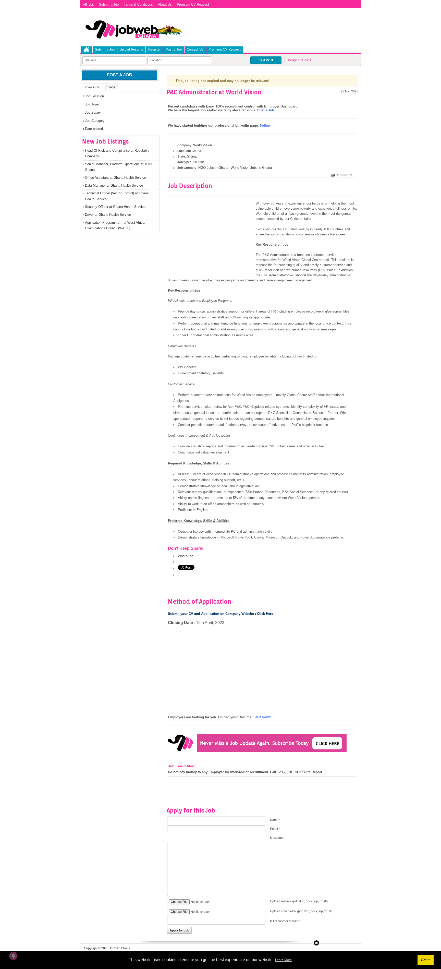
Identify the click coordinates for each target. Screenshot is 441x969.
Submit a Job (109, 4)
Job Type (92, 104)
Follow (265, 125)
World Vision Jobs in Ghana (251, 168)
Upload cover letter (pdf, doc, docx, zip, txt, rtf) (301, 911)
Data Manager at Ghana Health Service (114, 185)
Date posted (94, 129)
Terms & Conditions (138, 4)
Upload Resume (131, 49)
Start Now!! (262, 717)
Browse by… (92, 87)
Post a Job (174, 49)
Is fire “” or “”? (285, 921)
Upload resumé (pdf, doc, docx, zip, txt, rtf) (299, 901)
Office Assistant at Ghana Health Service (115, 178)
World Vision (202, 145)
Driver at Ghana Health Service (108, 215)
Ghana (192, 156)
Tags (111, 87)
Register (154, 49)
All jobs (88, 4)
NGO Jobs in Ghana (213, 168)
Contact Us (195, 49)
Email (275, 829)
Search (266, 60)
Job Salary (93, 112)
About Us (165, 4)
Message (277, 838)
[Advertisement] (211, 238)
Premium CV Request (193, 4)
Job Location (94, 96)
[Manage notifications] (13, 956)
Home (86, 49)
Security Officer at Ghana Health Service (115, 207)
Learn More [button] (283, 960)
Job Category (95, 121)
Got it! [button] (426, 960)
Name (275, 820)
